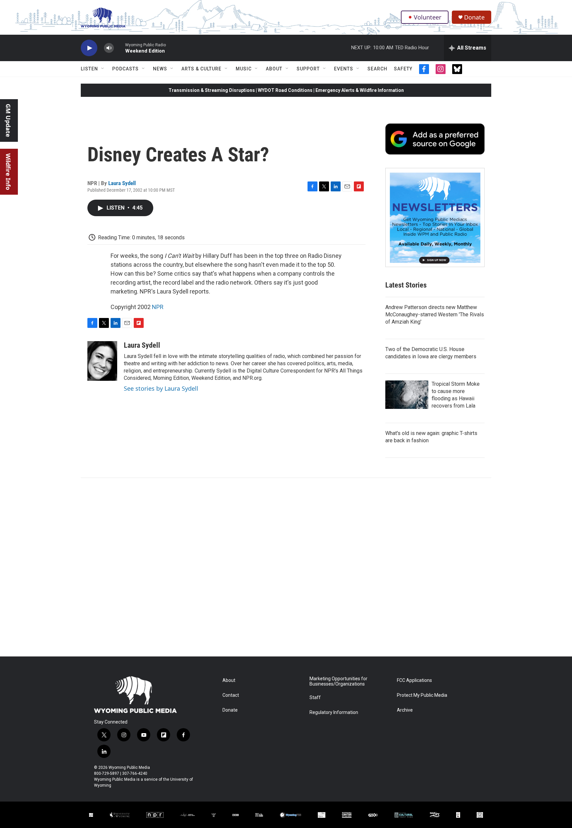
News (160, 68)
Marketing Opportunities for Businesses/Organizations (338, 681)
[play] (89, 48)
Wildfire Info (8, 171)
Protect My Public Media (422, 695)
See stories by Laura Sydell (161, 388)
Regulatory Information (334, 712)
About (274, 68)
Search (377, 68)
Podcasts (125, 68)
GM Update (8, 120)
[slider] (119, 47)
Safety (403, 68)
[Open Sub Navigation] (103, 68)
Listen (89, 68)
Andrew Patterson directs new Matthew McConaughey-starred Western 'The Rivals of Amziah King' (434, 314)
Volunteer (427, 17)
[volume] (109, 48)
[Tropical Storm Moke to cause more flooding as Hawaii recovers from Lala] (406, 394)
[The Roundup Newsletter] (435, 217)
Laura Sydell (122, 183)
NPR (158, 306)
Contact (230, 695)
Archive (405, 710)
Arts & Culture (201, 68)
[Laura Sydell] (102, 361)
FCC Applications (414, 680)
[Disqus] (286, 567)
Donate (474, 17)
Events (343, 68)
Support (308, 68)
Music (244, 68)
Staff (315, 697)
